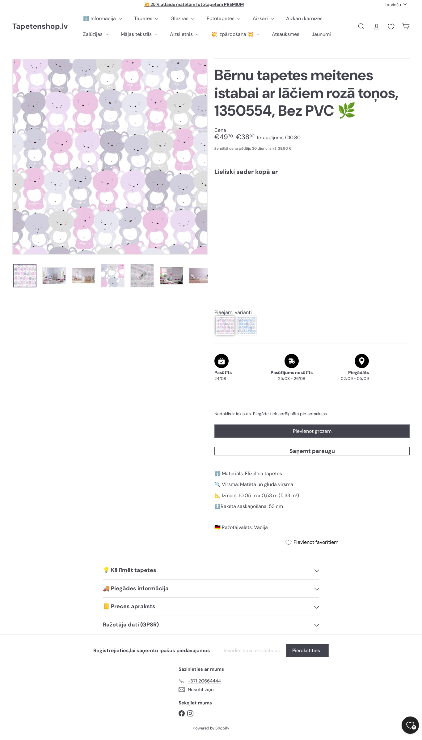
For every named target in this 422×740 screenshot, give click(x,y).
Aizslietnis (182, 34)
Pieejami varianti (233, 312)
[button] (225, 325)
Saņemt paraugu (312, 451)
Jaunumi (321, 34)
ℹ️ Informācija (100, 18)
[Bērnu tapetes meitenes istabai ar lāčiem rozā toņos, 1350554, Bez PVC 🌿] (312, 202)
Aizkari (261, 18)
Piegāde (261, 413)
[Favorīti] (391, 27)
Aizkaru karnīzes (304, 18)
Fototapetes (221, 18)
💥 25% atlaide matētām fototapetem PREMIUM (194, 4)
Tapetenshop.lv (40, 26)
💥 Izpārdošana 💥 (233, 34)
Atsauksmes (285, 34)
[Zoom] (110, 156)
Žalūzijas (93, 34)
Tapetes (144, 18)
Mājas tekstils (137, 34)
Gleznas (180, 18)
